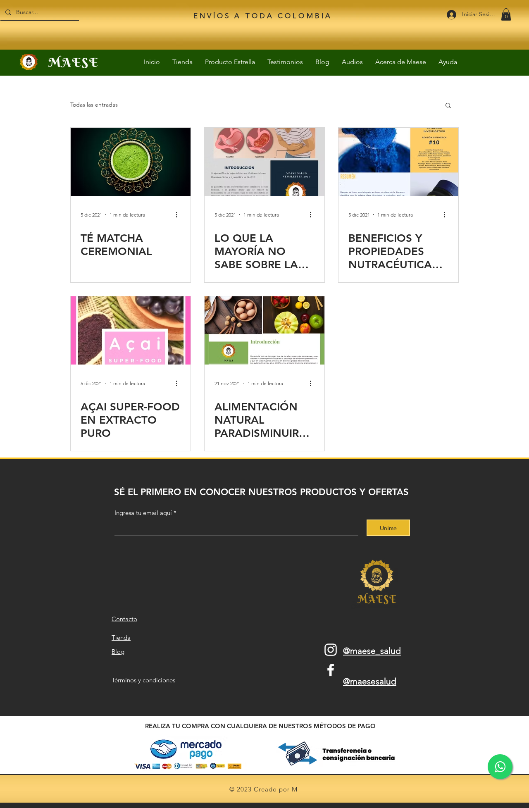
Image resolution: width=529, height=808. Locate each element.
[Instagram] (330, 649)
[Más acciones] (179, 214)
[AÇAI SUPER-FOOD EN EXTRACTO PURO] (131, 330)
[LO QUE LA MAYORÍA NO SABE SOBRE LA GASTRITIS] (264, 162)
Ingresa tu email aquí (143, 513)
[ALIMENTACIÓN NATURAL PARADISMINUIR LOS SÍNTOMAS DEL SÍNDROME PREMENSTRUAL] (264, 330)
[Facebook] (330, 670)
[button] (506, 14)
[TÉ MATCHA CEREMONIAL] (131, 162)
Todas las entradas (94, 104)
